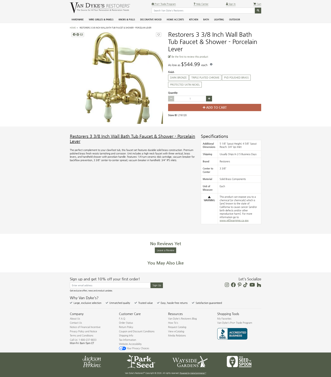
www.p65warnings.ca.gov (234, 220)
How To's (173, 322)
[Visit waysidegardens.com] (190, 361)
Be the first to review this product (189, 56)
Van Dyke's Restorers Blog (182, 318)
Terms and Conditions (81, 335)
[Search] (258, 10)
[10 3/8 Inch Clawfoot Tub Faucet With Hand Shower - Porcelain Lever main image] (116, 77)
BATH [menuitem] (206, 19)
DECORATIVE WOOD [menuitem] (151, 19)
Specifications (214, 136)
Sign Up (157, 285)
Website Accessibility (130, 343)
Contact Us (76, 322)
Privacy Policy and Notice (83, 331)
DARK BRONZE (178, 77)
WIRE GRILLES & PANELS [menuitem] (101, 19)
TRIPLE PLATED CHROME (205, 77)
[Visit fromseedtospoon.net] (239, 361)
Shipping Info (126, 335)
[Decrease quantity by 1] (171, 99)
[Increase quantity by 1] (209, 99)
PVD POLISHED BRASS (236, 77)
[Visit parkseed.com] (141, 361)
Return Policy (126, 327)
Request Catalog (177, 327)
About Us (75, 318)
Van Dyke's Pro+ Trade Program (234, 322)
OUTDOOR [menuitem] (234, 19)
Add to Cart (216, 107)
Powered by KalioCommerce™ (193, 373)
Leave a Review (165, 250)
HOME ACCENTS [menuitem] (175, 19)
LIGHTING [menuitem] (219, 19)
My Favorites (224, 318)
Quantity (173, 92)
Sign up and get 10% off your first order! (105, 279)
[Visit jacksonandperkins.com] (92, 361)
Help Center (201, 4)
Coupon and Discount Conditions (136, 331)
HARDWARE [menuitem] (78, 19)
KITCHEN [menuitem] (193, 19)
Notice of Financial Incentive (85, 327)
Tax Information (127, 339)
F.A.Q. (122, 318)
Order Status (126, 322)
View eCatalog (176, 331)
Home (73, 28)
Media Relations (177, 335)
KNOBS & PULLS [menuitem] (127, 19)
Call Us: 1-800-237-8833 (83, 339)
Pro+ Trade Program (165, 4)
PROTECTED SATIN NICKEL (185, 84)
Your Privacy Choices (137, 348)
